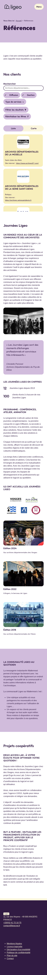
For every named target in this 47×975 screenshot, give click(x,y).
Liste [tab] (13, 128)
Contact (10, 958)
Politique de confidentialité (18, 952)
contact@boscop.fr (11, 926)
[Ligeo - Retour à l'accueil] (12, 6)
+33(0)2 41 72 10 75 (12, 923)
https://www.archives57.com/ (27, 163)
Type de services (13, 101)
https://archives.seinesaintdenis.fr (18, 200)
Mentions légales (14, 944)
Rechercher (9, 84)
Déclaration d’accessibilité (18, 949)
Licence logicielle (14, 947)
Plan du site (12, 955)
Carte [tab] (33, 128)
